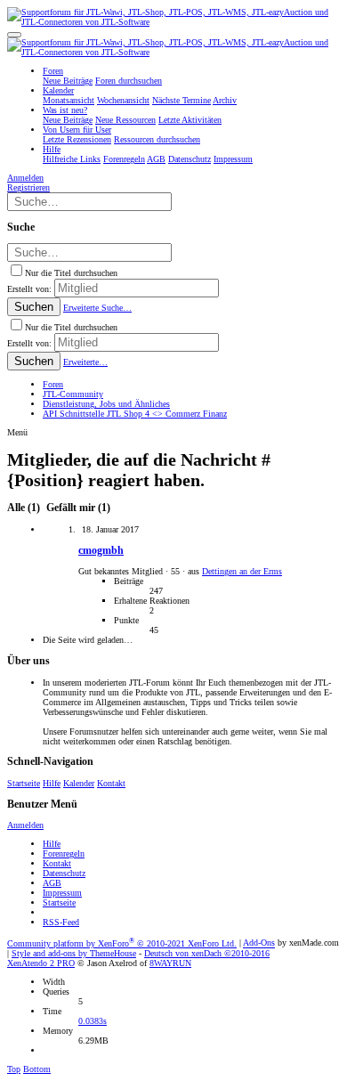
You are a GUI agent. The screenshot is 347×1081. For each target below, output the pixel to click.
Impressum (62, 893)
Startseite (23, 783)
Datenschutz (64, 873)
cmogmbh (101, 551)
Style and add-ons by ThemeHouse (74, 953)
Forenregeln (64, 853)
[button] (14, 34)
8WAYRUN (170, 963)
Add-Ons (259, 943)
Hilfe (52, 783)
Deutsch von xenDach (207, 953)
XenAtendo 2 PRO (41, 963)
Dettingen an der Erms (242, 571)
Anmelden (25, 825)
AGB (52, 883)
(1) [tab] (25, 508)
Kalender (78, 783)
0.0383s (92, 1021)
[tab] (76, 508)
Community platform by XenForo (122, 943)
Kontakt (111, 783)
